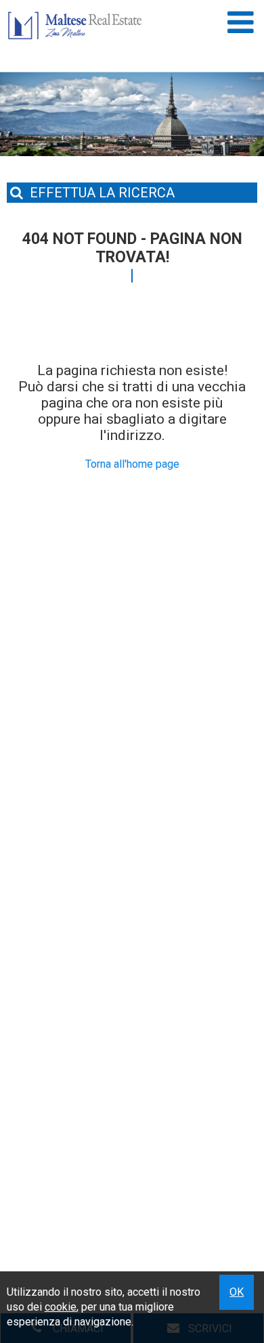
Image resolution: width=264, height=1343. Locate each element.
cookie (60, 1306)
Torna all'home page (132, 464)
